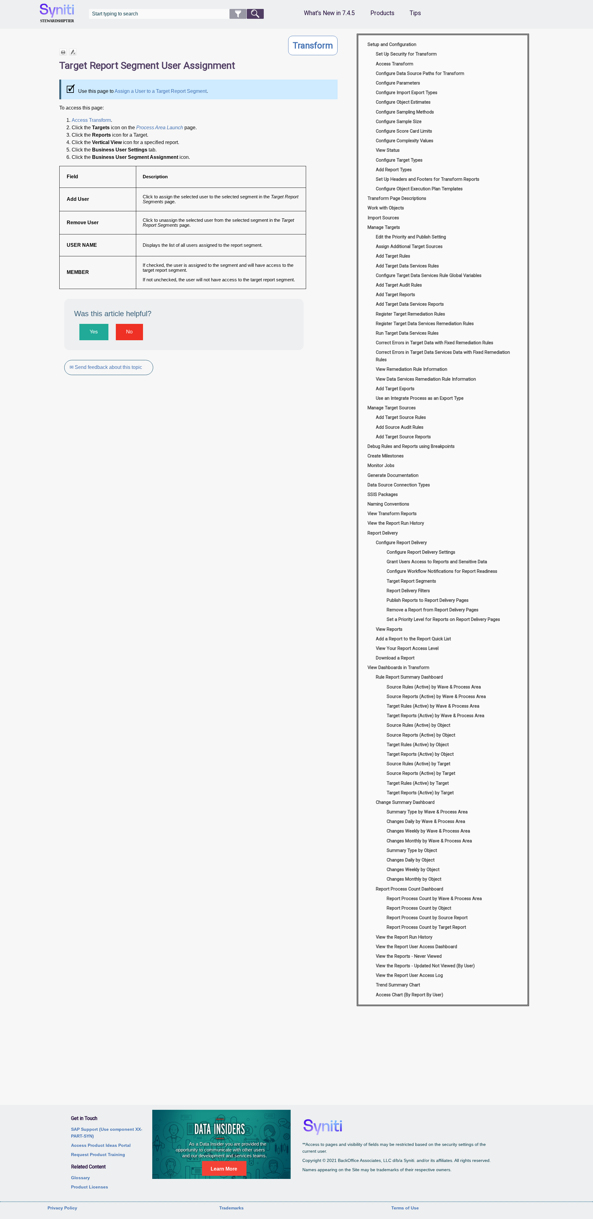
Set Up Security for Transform (406, 54)
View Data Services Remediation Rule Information (426, 379)
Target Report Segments (411, 581)
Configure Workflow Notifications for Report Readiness (442, 571)
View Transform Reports (392, 513)
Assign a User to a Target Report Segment (161, 91)
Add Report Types (394, 169)
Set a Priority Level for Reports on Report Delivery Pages (443, 619)
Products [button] (382, 13)
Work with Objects (386, 208)
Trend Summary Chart (398, 985)
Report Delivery (383, 533)
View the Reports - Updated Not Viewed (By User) (425, 966)
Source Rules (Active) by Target (418, 764)
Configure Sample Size (399, 121)
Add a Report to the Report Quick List (413, 639)
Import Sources (383, 218)
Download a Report (395, 658)
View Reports (389, 629)
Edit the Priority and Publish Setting (411, 237)
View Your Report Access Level (407, 648)
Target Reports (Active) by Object (420, 754)
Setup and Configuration (392, 44)
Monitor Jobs (381, 465)
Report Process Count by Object (419, 908)
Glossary (80, 1177)
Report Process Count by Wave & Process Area (434, 898)
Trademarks (231, 1207)
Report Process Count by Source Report (427, 917)
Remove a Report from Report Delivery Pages (432, 610)
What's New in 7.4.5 (329, 13)
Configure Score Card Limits (404, 131)
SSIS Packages (383, 494)
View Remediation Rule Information (411, 369)
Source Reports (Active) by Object (421, 735)
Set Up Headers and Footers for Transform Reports (427, 179)
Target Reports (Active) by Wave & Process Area (435, 715)
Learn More (224, 1168)
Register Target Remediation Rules (410, 314)
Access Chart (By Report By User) (409, 995)
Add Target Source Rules (401, 417)
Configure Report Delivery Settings (421, 552)
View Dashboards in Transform (398, 667)
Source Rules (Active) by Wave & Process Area (434, 687)
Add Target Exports (395, 388)
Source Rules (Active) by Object (418, 725)
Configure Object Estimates (403, 102)
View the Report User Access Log (409, 975)
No (129, 332)
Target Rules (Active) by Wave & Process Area (433, 706)
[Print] (63, 52)
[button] (237, 14)
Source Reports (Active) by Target (421, 773)
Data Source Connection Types (399, 485)
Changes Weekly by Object (413, 869)
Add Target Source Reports (403, 437)
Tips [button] (415, 13)
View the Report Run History (396, 523)
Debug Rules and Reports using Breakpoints (411, 446)
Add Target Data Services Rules (407, 266)
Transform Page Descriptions (397, 198)
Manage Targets (384, 227)
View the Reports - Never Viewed (409, 956)
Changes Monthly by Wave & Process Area (429, 841)
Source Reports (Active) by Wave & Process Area (436, 696)
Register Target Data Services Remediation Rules (425, 323)
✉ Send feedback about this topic (105, 367)
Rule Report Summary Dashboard (409, 677)
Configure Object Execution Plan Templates (419, 189)
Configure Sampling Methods (405, 112)
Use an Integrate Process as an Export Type (420, 398)
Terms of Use (405, 1207)
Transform (313, 45)
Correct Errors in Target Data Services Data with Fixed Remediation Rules (443, 356)
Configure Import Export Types (406, 92)
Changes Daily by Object (411, 860)
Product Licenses (89, 1186)
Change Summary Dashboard (405, 802)
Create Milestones (386, 456)
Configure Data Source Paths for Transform (420, 73)
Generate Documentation (393, 475)
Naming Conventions (388, 504)
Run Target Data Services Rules (407, 333)
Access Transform (91, 120)
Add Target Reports (395, 294)
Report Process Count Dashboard (409, 889)
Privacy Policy (62, 1207)
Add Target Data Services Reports (410, 304)
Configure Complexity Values (404, 140)
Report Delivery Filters (408, 590)
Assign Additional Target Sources (409, 246)
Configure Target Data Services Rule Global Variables (429, 275)
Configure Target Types (399, 160)
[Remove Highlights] (73, 52)
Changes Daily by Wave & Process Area (426, 821)
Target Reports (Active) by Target (420, 792)
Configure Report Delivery (401, 542)
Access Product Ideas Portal (101, 1145)
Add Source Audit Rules (399, 427)
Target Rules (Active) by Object (418, 744)
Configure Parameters (398, 83)
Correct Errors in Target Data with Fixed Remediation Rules (434, 342)
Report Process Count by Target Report (426, 927)
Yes (94, 332)
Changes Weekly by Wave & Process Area (428, 831)
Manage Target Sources (392, 408)
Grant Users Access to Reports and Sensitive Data (437, 561)
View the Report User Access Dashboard (416, 946)
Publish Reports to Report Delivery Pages (428, 600)
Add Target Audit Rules (399, 285)
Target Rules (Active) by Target (418, 783)
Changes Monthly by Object (414, 879)
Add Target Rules (393, 256)
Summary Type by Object (412, 850)
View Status (388, 150)
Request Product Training (98, 1154)
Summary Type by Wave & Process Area (427, 812)
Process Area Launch (159, 127)
